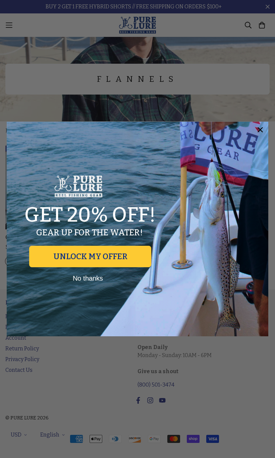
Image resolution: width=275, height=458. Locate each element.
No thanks (88, 278)
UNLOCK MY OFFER (90, 256)
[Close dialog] (260, 129)
